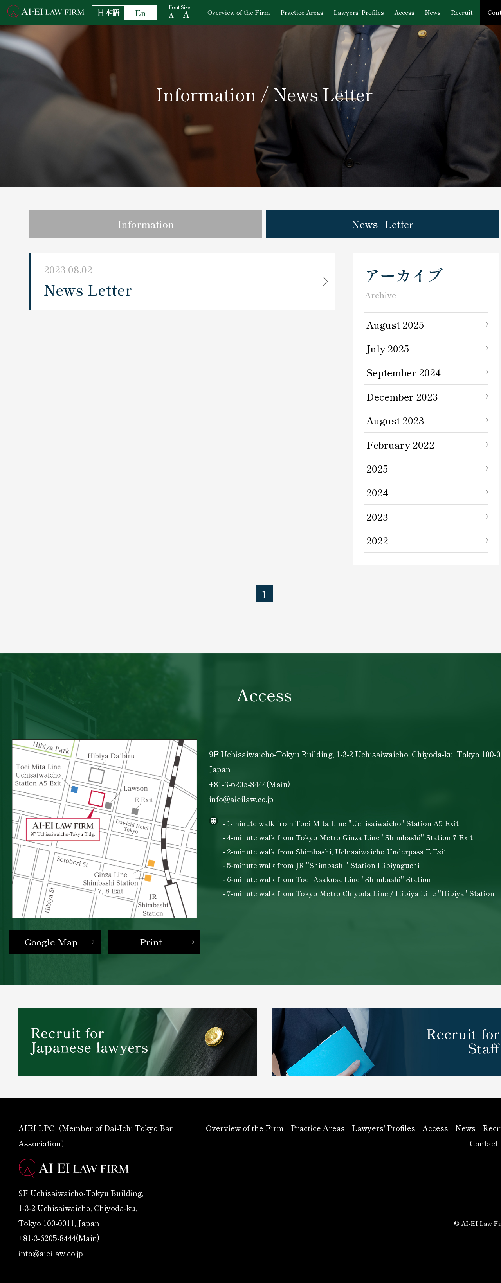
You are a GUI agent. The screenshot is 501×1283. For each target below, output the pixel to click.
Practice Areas (301, 12)
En (140, 12)
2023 (377, 516)
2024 (377, 492)
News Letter (382, 224)
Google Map (51, 941)
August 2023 (395, 420)
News (433, 12)
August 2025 (395, 324)
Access (404, 12)
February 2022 (400, 444)
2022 (377, 540)
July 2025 (387, 348)
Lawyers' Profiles (358, 12)
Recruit (462, 12)
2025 (377, 468)
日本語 (108, 12)
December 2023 (402, 396)
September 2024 (403, 372)
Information (145, 224)
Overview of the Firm (238, 12)
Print (151, 941)
